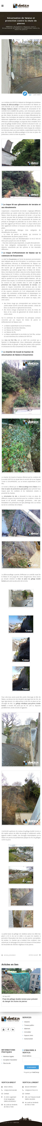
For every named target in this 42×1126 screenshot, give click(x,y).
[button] (39, 987)
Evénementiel (28, 1039)
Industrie (27, 1022)
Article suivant (33, 955)
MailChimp (35, 1072)
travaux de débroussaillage (10, 104)
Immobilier (27, 1032)
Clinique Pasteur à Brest (9, 109)
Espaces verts (29, 27)
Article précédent (10, 955)
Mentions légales (8, 1056)
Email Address (26, 1056)
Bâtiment (27, 1029)
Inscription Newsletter (10, 1060)
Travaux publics (29, 1025)
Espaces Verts (28, 1035)
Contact (6, 1093)
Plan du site (7, 1063)
